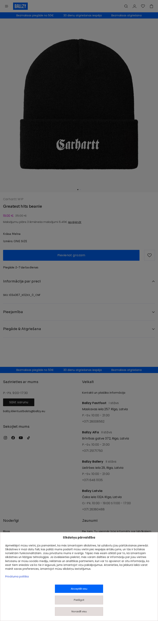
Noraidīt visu (79, 611)
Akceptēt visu (79, 589)
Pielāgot (79, 600)
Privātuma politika (17, 576)
